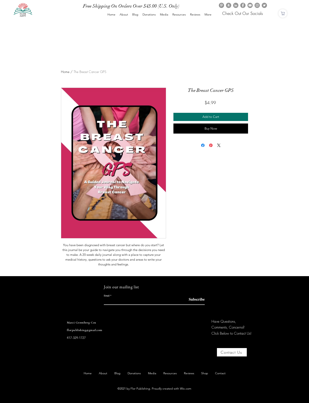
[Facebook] (243, 5)
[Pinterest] (221, 5)
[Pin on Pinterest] (210, 145)
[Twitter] (264, 5)
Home (65, 71)
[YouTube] (250, 5)
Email (107, 295)
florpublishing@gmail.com (84, 330)
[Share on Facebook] (202, 145)
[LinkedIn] (235, 5)
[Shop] (283, 13)
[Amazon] (228, 5)
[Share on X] (218, 145)
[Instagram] (257, 5)
